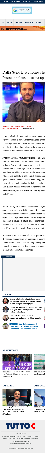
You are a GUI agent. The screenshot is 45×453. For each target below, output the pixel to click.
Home (6, 1)
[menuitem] (3, 22)
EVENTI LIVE (38, 1)
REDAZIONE (15, 1)
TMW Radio (26, 1)
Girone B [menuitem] (29, 22)
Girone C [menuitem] (39, 22)
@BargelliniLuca (29, 128)
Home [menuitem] (9, 22)
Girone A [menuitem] (18, 22)
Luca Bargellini (10, 128)
